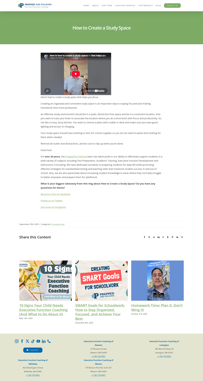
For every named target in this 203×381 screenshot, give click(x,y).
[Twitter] (27, 341)
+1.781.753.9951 (99, 356)
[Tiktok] (33, 341)
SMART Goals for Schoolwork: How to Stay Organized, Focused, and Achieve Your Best (100, 312)
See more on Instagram (53, 207)
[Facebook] (22, 341)
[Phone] (49, 341)
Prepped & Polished (76, 156)
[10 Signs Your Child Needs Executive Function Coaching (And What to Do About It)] (45, 281)
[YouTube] (38, 341)
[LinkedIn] (43, 341)
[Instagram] (16, 341)
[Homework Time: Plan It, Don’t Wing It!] (157, 281)
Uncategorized (57, 224)
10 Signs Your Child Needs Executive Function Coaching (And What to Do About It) (43, 310)
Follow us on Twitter (51, 200)
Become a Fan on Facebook (55, 194)
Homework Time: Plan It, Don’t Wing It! (157, 307)
